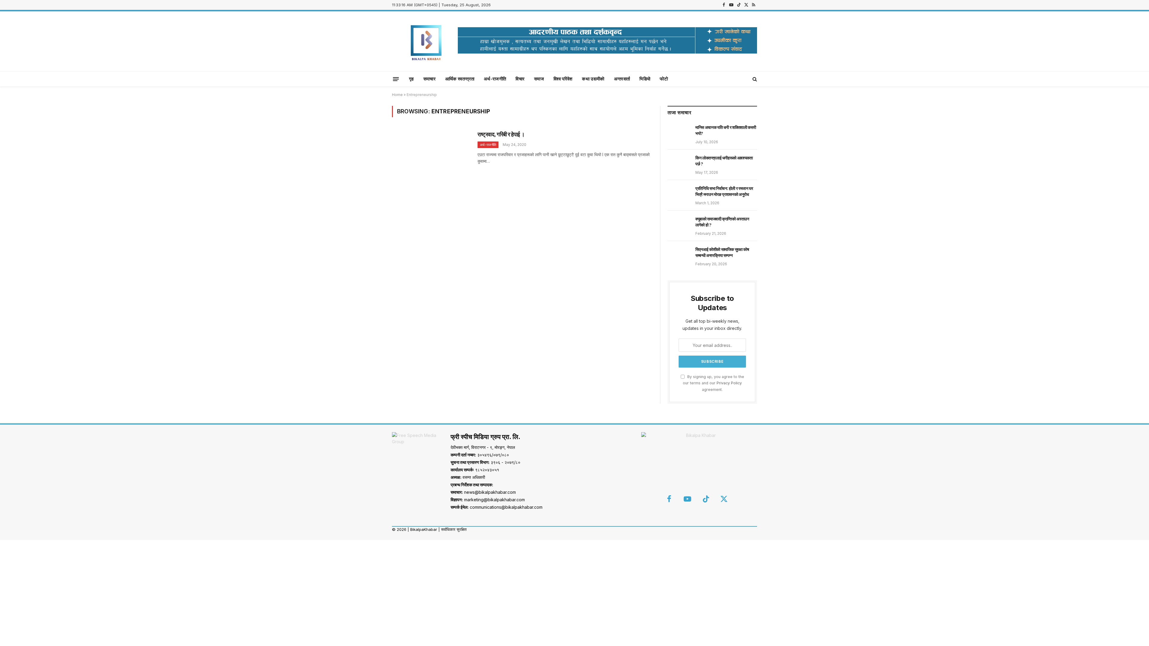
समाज (539, 79)
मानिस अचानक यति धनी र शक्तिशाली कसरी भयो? (725, 130)
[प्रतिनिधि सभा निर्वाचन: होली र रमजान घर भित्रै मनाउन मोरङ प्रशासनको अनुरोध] (679, 195)
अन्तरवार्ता (622, 79)
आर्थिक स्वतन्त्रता (459, 79)
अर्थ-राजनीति (495, 79)
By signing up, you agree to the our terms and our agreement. (713, 383)
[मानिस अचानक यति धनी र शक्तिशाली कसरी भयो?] (679, 134)
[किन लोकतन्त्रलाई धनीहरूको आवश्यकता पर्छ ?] (679, 164)
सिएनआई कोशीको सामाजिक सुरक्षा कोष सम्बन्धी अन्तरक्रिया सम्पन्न (722, 252)
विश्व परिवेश (563, 79)
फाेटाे (664, 79)
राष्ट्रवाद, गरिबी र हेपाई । (501, 134)
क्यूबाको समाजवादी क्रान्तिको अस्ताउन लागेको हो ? (722, 222)
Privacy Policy (729, 383)
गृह (411, 79)
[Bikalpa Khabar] (426, 41)
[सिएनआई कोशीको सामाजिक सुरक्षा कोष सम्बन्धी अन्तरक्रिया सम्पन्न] (679, 256)
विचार (520, 79)
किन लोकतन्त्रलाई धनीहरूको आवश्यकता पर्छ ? (724, 161)
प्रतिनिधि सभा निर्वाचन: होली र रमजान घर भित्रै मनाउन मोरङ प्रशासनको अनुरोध (724, 191)
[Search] (754, 79)
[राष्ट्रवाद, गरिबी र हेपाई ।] (431, 155)
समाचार (429, 79)
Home (397, 94)
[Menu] (396, 79)
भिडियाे (644, 79)
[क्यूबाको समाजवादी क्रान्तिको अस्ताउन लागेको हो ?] (679, 225)
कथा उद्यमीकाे (593, 79)
